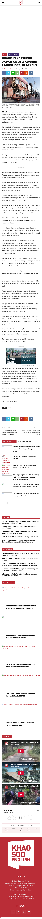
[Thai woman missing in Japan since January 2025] (7, 459)
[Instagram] (18, 912)
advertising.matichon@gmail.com (23, 896)
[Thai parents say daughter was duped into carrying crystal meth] (7, 495)
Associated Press (9, 69)
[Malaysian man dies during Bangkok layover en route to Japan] (7, 469)
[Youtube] (29, 912)
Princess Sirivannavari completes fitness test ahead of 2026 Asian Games (19, 532)
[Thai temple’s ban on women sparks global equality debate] (21, 688)
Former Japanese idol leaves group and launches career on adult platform (20, 522)
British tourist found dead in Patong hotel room (20, 537)
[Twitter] (24, 912)
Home (3, 51)
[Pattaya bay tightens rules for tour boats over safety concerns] (21, 659)
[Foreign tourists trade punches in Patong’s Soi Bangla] (21, 717)
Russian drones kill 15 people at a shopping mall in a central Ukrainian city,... (20, 570)
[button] (39, 2)
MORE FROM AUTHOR (24, 441)
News (4, 54)
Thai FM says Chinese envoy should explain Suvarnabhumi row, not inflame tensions (18, 541)
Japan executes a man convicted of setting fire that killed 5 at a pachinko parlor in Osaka (26, 449)
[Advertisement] (21, 27)
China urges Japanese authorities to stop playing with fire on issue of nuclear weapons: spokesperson (26, 477)
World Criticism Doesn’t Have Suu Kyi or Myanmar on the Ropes (30, 433)
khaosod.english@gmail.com (23, 890)
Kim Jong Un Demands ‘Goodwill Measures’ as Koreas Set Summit (9, 433)
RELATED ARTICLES (9, 441)
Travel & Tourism (8, 583)
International (10, 51)
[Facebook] (13, 912)
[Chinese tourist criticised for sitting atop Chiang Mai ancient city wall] (21, 600)
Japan (9, 407)
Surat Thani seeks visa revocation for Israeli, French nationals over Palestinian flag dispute (19, 564)
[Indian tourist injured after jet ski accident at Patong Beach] (21, 630)
